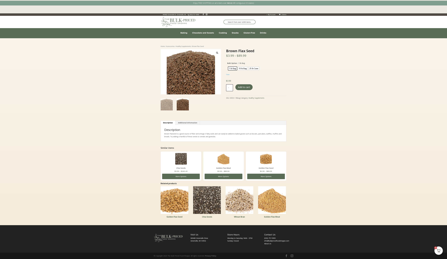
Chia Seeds (181, 168)
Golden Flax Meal (223, 168)
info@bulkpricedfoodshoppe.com (276, 241)
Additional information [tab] (187, 123)
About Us (267, 243)
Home (163, 46)
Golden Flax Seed (266, 168)
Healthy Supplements (183, 46)
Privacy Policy (210, 256)
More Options (181, 176)
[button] (217, 53)
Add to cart (244, 87)
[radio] (232, 68)
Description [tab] (168, 123)
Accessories (170, 46)
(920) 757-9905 (270, 238)
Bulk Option (232, 63)
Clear (228, 74)
